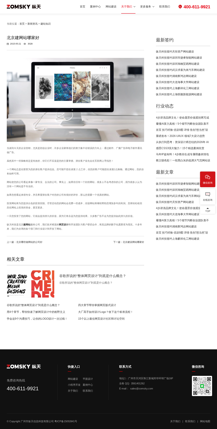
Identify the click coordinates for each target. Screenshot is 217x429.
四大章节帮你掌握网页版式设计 (97, 305)
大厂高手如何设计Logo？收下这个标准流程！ (105, 311)
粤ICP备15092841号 (66, 421)
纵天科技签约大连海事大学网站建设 (177, 82)
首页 (82, 6)
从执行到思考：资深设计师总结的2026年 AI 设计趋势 (182, 143)
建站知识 (46, 23)
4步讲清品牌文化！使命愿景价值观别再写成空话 (182, 118)
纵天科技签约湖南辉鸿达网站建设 (176, 76)
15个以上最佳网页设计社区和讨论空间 (101, 318)
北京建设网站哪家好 (133, 242)
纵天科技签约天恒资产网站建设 (175, 51)
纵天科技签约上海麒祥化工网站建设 (177, 88)
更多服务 (145, 6)
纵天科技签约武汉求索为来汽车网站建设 (180, 69)
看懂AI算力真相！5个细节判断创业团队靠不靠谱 (182, 124)
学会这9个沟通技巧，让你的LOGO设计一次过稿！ (37, 318)
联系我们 (164, 6)
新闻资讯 (32, 23)
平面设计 (88, 378)
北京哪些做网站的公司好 (29, 242)
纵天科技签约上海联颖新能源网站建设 (179, 94)
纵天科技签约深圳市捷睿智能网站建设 (179, 57)
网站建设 (111, 6)
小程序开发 (74, 384)
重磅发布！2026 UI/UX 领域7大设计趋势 (180, 136)
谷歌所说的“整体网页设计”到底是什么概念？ (33, 305)
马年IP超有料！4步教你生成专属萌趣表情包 (182, 154)
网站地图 (205, 421)
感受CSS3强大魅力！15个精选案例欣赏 (180, 148)
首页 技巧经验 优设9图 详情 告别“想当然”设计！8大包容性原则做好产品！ (182, 130)
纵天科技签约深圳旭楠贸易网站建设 (177, 63)
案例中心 (95, 6)
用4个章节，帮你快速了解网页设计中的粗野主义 (36, 311)
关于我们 (126, 6)
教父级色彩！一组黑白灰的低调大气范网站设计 (183, 161)
